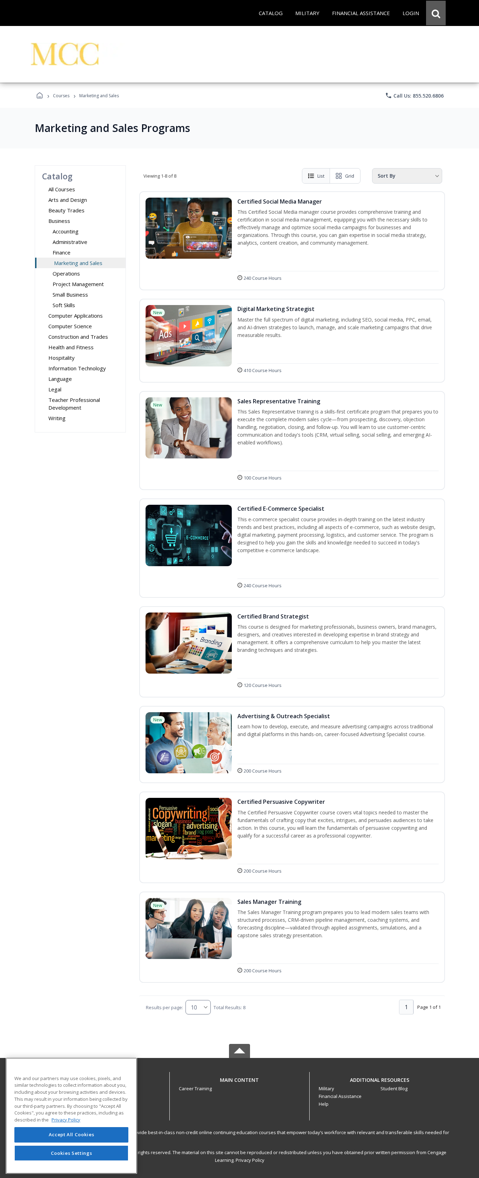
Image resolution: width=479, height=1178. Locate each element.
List (320, 176)
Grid (349, 176)
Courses (61, 96)
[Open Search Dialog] (436, 13)
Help (324, 1104)
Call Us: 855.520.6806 (414, 95)
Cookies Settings (71, 1153)
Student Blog (393, 1088)
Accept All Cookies (71, 1135)
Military (326, 1088)
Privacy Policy (250, 1160)
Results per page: (164, 1007)
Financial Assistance (340, 1096)
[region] (71, 1116)
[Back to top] (239, 1083)
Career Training (195, 1088)
